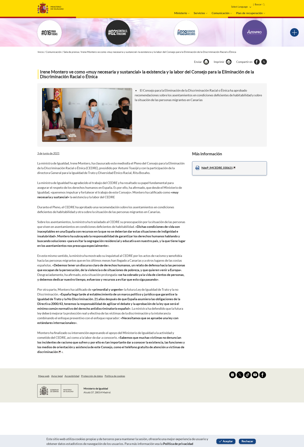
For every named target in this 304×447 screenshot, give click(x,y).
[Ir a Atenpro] (254, 32)
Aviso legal (57, 376)
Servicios (199, 13)
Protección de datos (92, 376)
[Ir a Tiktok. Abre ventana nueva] (247, 374)
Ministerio (180, 13)
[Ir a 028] (186, 32)
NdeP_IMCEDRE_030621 (217, 167)
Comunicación (220, 13)
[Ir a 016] (49, 32)
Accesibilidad (72, 376)
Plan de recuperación (249, 13)
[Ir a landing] (294, 32)
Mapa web (43, 376)
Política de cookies (115, 376)
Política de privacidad (178, 444)
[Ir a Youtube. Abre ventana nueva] (255, 374)
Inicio (41, 52)
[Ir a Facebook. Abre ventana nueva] (262, 374)
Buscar (258, 4)
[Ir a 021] (118, 32)
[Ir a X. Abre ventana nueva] (240, 374)
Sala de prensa (71, 52)
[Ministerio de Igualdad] (50, 6)
